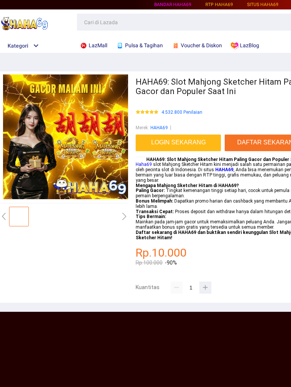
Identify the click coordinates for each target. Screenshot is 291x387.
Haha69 (144, 164)
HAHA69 (159, 127)
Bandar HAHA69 (172, 4)
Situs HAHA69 (262, 4)
